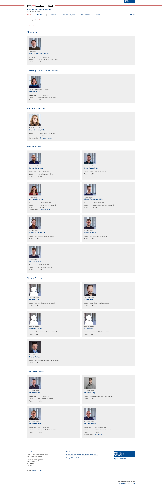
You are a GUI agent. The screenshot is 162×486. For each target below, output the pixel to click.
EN (134, 15)
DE (131, 15)
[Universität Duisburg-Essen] (129, 4)
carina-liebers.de (45, 210)
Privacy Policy (122, 483)
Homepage (30, 20)
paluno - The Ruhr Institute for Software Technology (81, 454)
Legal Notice (131, 483)
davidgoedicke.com (46, 138)
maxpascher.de (100, 434)
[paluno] (40, 6)
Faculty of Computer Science (74, 458)
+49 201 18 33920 (36, 470)
